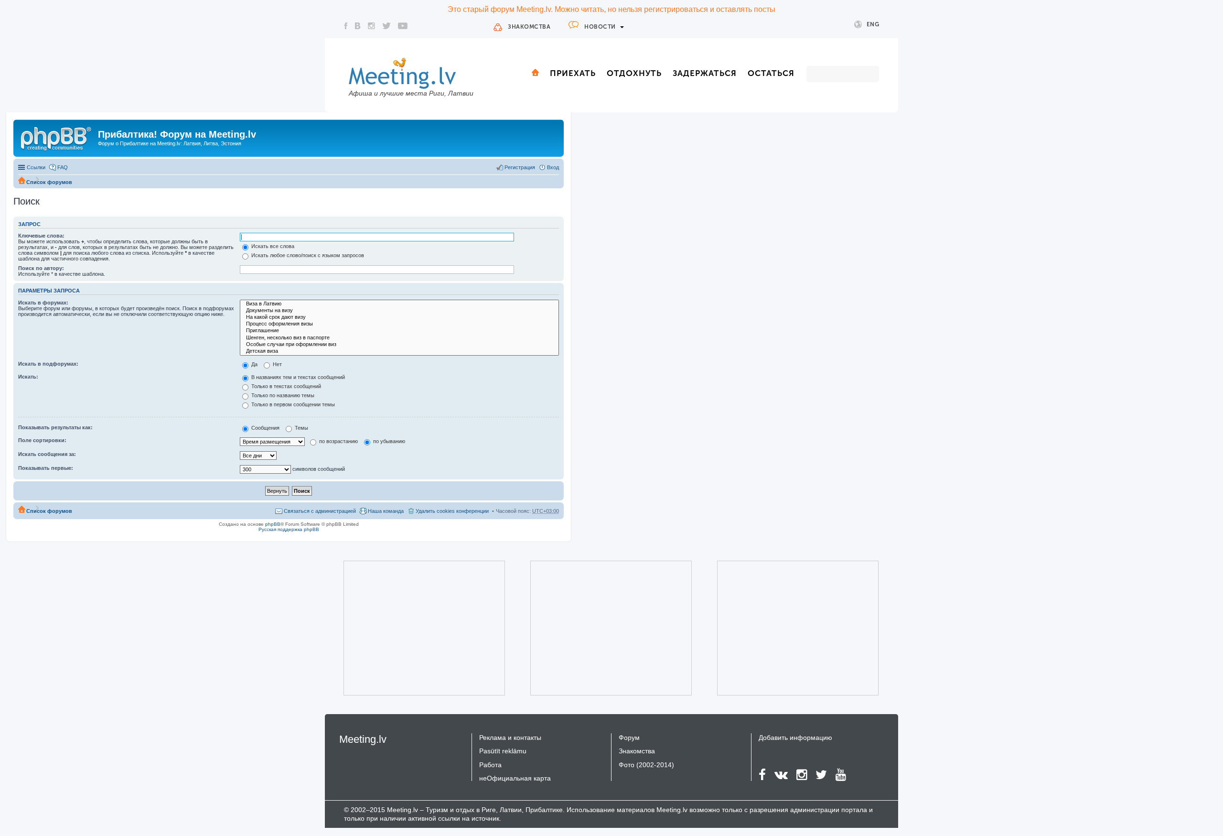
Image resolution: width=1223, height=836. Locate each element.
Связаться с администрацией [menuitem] (320, 511)
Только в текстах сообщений (285, 386)
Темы (300, 428)
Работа (490, 765)
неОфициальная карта (515, 778)
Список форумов (49, 182)
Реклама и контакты (510, 737)
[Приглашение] (399, 330)
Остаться (771, 73)
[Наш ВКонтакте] (358, 26)
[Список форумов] (57, 137)
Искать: (28, 377)
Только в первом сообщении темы (292, 404)
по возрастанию (338, 441)
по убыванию (388, 441)
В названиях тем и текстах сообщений (297, 377)
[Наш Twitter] (386, 26)
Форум (629, 737)
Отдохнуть (634, 73)
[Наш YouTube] (403, 26)
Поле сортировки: (42, 440)
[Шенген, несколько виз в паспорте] (399, 338)
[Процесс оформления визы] (399, 324)
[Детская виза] (399, 351)
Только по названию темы (282, 395)
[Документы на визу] (399, 310)
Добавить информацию (795, 737)
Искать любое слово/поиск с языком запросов (307, 255)
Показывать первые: (45, 468)
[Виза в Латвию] (399, 304)
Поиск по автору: (41, 268)
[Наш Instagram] (371, 26)
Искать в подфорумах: (48, 364)
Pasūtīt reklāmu (502, 751)
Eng (873, 24)
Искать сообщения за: (47, 454)
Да (253, 364)
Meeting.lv (362, 739)
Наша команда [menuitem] (386, 511)
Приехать (573, 73)
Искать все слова (272, 246)
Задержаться (705, 73)
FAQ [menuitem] (62, 167)
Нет (276, 364)
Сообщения (264, 428)
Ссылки (36, 167)
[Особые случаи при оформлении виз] (399, 344)
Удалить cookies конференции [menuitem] (452, 511)
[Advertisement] (411, 628)
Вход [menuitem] (553, 167)
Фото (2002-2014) (646, 765)
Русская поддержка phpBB (288, 529)
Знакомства (529, 26)
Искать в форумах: (43, 302)
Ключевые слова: (41, 236)
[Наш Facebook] (346, 26)
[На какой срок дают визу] (399, 317)
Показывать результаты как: (55, 427)
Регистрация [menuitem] (519, 167)
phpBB (272, 524)
